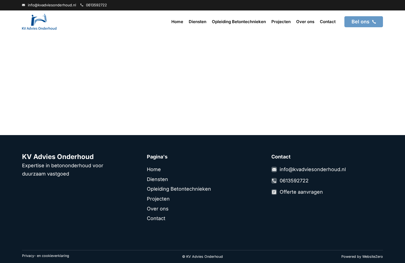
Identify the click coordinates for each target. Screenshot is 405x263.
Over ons (305, 21)
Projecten (281, 21)
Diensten (197, 21)
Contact (328, 21)
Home (177, 21)
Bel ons (360, 21)
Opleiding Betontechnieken (239, 21)
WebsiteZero (372, 256)
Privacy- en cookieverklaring (45, 256)
